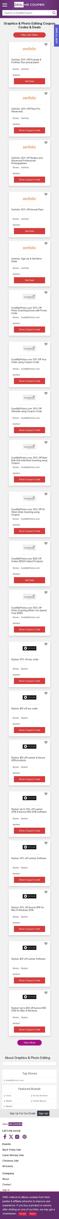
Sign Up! (43, 1113)
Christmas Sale (10, 1160)
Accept (22, 1214)
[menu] (5, 5)
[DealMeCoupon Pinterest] (24, 1136)
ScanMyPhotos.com (14, 1080)
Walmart (9, 1106)
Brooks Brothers (40, 1095)
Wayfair (9, 1101)
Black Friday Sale (11, 1149)
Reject (33, 1214)
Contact (6, 1184)
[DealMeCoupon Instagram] (17, 1136)
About (5, 1178)
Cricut (8, 1095)
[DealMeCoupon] (12, 1125)
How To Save (56, 35)
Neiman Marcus (39, 1101)
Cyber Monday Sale (13, 1155)
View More (29, 1042)
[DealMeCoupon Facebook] (5, 1136)
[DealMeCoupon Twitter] (11, 1136)
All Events (7, 1166)
